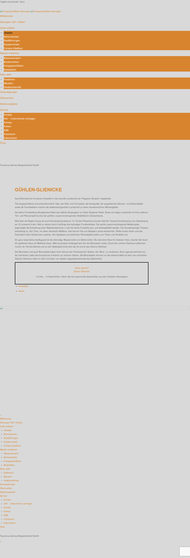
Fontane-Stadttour (13, 48)
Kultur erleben (7, 28)
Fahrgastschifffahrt (13, 65)
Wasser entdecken (9, 53)
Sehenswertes (11, 36)
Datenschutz (10, 138)
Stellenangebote (8, 104)
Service (4, 109)
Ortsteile (8, 32)
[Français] (13, 157)
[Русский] (18, 157)
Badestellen (10, 69)
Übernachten (7, 98)
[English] (8, 157)
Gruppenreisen (11, 44)
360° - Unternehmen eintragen (19, 118)
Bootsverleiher (11, 62)
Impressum (9, 134)
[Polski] (22, 157)
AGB (6, 130)
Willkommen (6, 16)
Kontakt (8, 114)
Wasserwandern (12, 58)
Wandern (8, 83)
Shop (3, 142)
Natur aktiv (5, 74)
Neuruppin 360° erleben (12, 22)
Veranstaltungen (8, 92)
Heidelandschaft (12, 87)
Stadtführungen (12, 40)
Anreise (8, 122)
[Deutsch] (4, 157)
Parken (7, 126)
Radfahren (9, 79)
